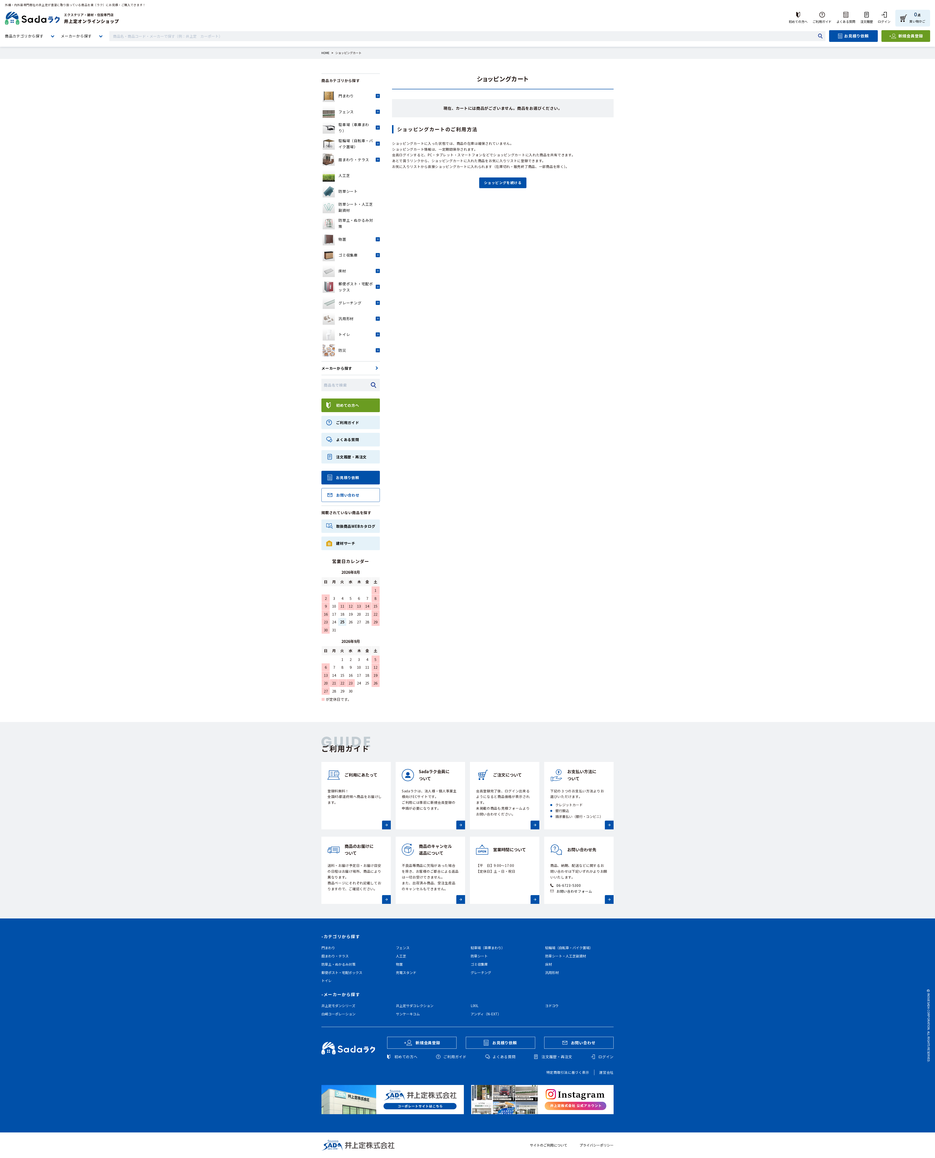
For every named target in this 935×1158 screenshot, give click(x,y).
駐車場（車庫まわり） (488, 947)
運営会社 (606, 1072)
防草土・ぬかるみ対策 (338, 964)
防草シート (479, 956)
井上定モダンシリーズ (338, 1005)
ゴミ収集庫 (479, 964)
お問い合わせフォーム (574, 891)
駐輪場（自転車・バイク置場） (569, 947)
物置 (399, 964)
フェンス (403, 947)
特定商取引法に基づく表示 (567, 1072)
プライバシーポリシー (597, 1145)
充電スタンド (406, 972)
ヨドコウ (552, 1005)
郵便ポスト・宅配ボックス (341, 972)
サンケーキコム (408, 1013)
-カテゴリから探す (340, 936)
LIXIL (474, 1005)
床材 (548, 964)
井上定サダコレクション (414, 1005)
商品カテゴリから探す (24, 35)
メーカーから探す (76, 35)
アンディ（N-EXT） (486, 1013)
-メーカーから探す (340, 994)
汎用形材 (552, 972)
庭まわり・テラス (335, 956)
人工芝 (401, 956)
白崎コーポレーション (338, 1013)
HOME (325, 53)
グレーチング (481, 972)
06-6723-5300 (568, 885)
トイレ (326, 980)
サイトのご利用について (548, 1145)
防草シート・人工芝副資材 (565, 956)
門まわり (328, 947)
